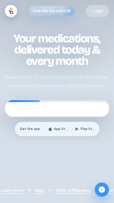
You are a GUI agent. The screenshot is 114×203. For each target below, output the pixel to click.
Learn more (12, 190)
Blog (39, 190)
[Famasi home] (11, 11)
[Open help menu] (102, 189)
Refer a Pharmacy (73, 190)
